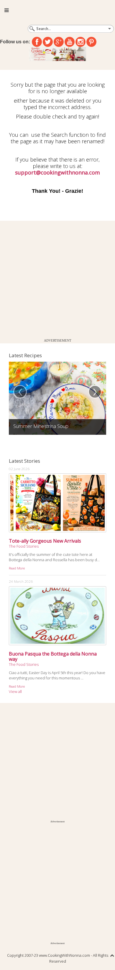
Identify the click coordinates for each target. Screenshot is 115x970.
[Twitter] (47, 41)
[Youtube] (69, 41)
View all (15, 691)
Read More (17, 568)
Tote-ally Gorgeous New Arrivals (45, 541)
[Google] (58, 41)
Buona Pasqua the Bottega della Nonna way (53, 656)
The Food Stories (24, 546)
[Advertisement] (57, 278)
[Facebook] (36, 41)
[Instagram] (80, 41)
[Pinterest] (91, 41)
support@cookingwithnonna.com (57, 172)
